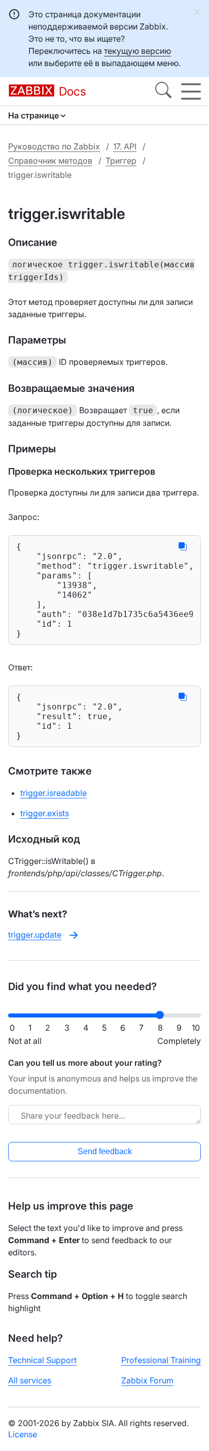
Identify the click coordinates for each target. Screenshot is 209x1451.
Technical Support (42, 1360)
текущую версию (137, 51)
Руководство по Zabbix (54, 146)
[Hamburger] (191, 91)
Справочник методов (50, 161)
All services (29, 1380)
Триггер (121, 161)
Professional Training (161, 1360)
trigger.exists (44, 813)
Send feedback (105, 1151)
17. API (124, 146)
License (22, 1434)
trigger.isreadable (53, 793)
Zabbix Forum (147, 1380)
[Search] (163, 91)
